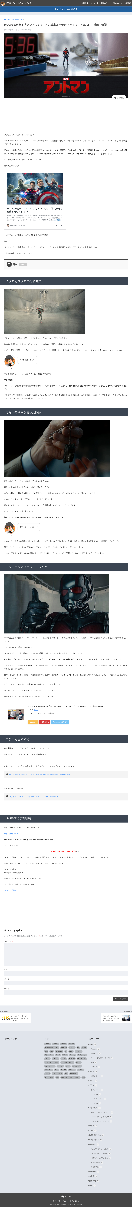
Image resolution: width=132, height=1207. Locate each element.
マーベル (63, 1069)
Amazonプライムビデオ (51, 1047)
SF (66, 1051)
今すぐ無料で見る (11, 834)
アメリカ (72, 1055)
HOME (67, 1196)
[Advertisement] (66, 116)
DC (78, 1047)
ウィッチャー (97, 1090)
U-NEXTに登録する (11, 890)
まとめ (93, 1071)
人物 (93, 1130)
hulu (93, 1062)
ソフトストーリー (50, 1066)
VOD (92, 1044)
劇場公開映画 (97, 1162)
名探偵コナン (73, 1073)
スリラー (78, 1062)
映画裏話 (128, 3)
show (23, 264)
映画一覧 (85, 3)
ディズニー (60, 1066)
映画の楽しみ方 (117, 3)
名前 (6, 970)
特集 (92, 1185)
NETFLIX (95, 1067)
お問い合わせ (74, 1201)
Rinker (36, 710)
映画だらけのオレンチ (19, 3)
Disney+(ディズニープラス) (102, 1058)
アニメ (58, 1055)
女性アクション (49, 1077)
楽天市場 (45, 722)
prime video (59, 1051)
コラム (93, 1080)
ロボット (47, 1073)
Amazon (33, 722)
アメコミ (64, 1055)
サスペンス (72, 1058)
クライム (47, 1058)
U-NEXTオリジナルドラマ (101, 1121)
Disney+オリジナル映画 (100, 1153)
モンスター (80, 1069)
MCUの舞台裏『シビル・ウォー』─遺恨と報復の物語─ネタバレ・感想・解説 (39, 774)
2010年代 (63, 1044)
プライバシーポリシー (60, 1201)
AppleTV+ (64, 1047)
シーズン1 (95, 1094)
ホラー (57, 1069)
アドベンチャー (49, 1055)
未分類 (93, 1176)
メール (6, 979)
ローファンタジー (57, 1073)
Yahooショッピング (59, 722)
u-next (71, 1051)
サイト (6, 989)
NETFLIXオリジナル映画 (101, 1158)
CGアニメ (72, 1047)
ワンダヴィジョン (98, 1099)
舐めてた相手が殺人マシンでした (70, 1077)
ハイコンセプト (76, 1066)
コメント (8, 942)
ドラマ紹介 (94, 1108)
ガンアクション (81, 1055)
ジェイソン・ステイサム (51, 1062)
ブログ (93, 1126)
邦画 (83, 1077)
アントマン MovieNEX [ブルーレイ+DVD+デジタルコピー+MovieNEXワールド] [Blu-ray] (65, 706)
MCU (51, 1051)
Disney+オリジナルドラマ (101, 1117)
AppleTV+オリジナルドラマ (102, 1112)
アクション (78, 1051)
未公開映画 (96, 1167)
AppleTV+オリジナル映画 (101, 1149)
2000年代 (55, 1044)
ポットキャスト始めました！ (66, 9)
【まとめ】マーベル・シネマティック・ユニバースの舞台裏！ (33, 797)
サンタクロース (81, 1058)
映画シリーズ (97, 1076)
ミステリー (72, 1069)
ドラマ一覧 (94, 3)
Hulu (46, 1051)
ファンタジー (48, 1069)
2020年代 (71, 1044)
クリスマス (55, 1058)
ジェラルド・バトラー (67, 1062)
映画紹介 (94, 1144)
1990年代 (47, 1044)
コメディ (63, 1058)
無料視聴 (94, 1181)
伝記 (66, 1073)
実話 (57, 1077)
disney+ (84, 1047)
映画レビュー (105, 3)
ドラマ (68, 1066)
